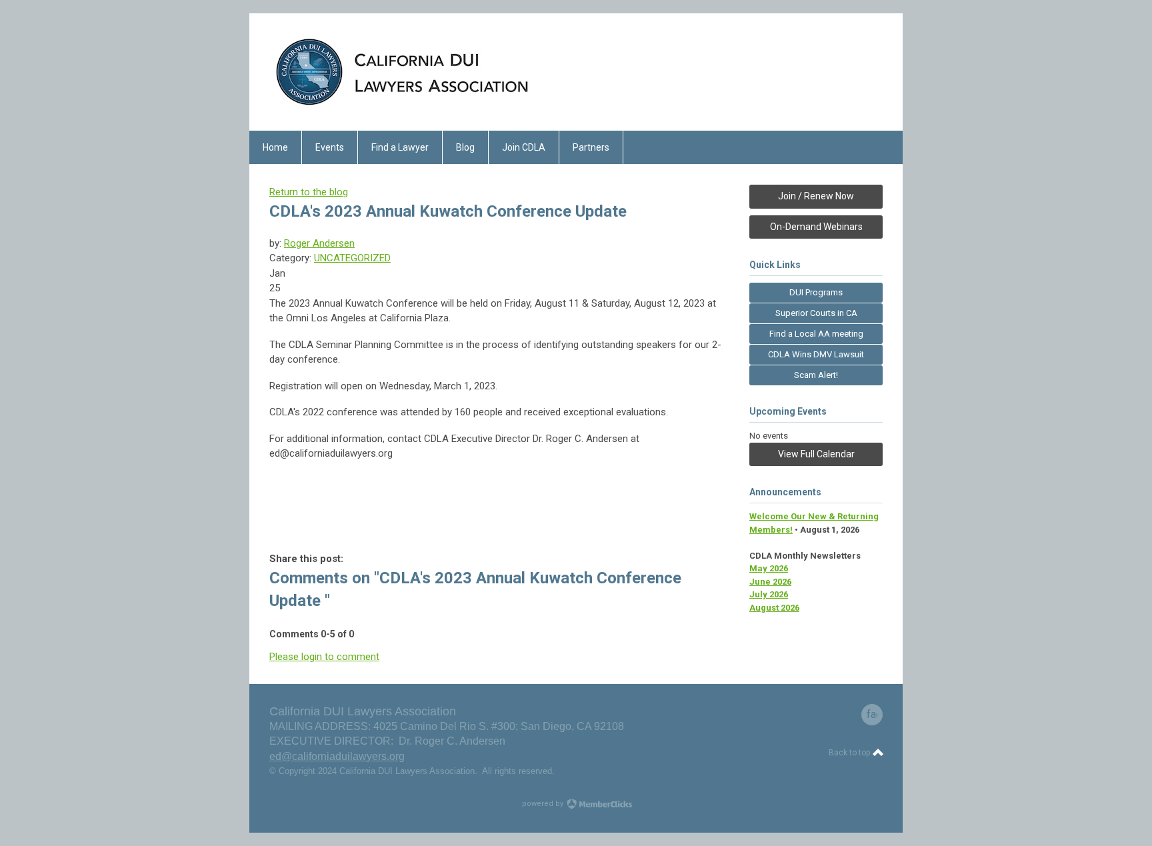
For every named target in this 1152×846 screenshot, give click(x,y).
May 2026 (768, 568)
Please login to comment (324, 657)
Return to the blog (308, 192)
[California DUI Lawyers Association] (402, 107)
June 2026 (770, 582)
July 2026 (768, 594)
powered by (543, 803)
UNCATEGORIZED (352, 258)
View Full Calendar (816, 454)
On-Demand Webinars (816, 226)
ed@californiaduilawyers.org (337, 756)
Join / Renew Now (816, 196)
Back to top (850, 752)
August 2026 (774, 608)
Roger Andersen (319, 243)
